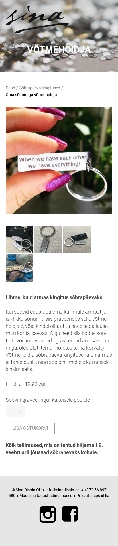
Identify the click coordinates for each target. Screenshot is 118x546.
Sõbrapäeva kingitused (39, 88)
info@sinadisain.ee (62, 490)
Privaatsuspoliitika (92, 495)
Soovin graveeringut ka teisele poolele (48, 400)
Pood (10, 88)
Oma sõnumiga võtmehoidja (31, 94)
